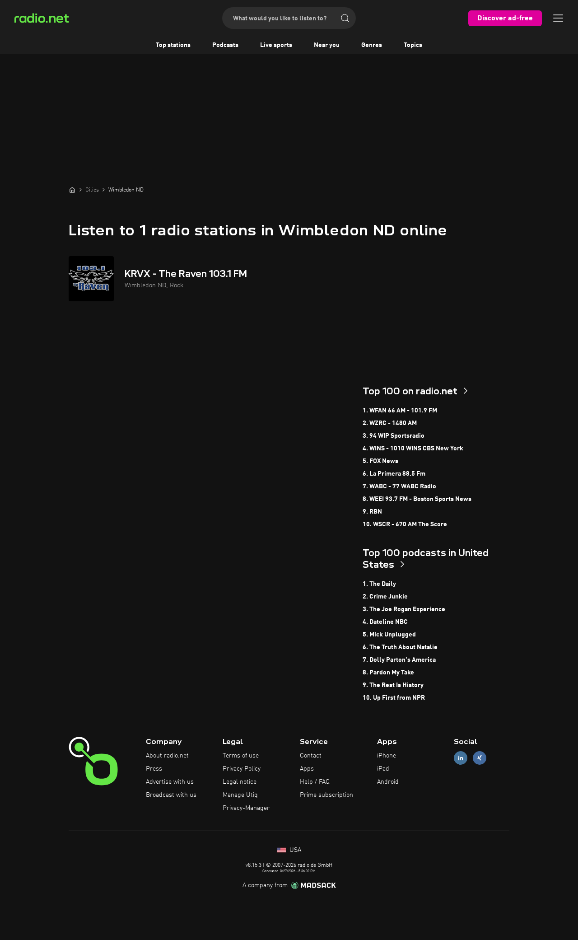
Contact (311, 756)
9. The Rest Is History (393, 685)
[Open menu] (558, 18)
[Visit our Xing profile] (479, 758)
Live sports (276, 45)
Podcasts (225, 45)
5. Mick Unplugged (389, 634)
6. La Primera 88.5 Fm (394, 474)
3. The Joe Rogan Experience (404, 609)
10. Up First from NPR (394, 698)
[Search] (345, 18)
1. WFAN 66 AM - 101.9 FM (400, 410)
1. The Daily (379, 584)
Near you (327, 45)
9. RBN (372, 512)
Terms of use (241, 756)
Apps (307, 769)
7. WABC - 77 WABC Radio (399, 486)
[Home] (72, 189)
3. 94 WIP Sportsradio (393, 436)
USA (294, 850)
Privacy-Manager (246, 808)
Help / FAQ (315, 782)
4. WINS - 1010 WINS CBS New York (413, 448)
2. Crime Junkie (385, 597)
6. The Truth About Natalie (400, 647)
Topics (413, 45)
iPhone (386, 756)
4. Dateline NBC (385, 622)
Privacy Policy (242, 769)
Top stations (173, 45)
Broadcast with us (171, 795)
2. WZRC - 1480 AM (390, 423)
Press (154, 769)
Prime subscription (326, 795)
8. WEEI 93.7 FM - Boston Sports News (417, 499)
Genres (371, 45)
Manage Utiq (240, 795)
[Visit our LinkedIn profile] (460, 758)
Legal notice (239, 782)
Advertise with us (170, 782)
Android (388, 782)
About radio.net (167, 756)
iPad (383, 769)
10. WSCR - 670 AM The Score (405, 524)
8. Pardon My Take (388, 672)
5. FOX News (380, 461)
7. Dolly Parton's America (399, 660)
